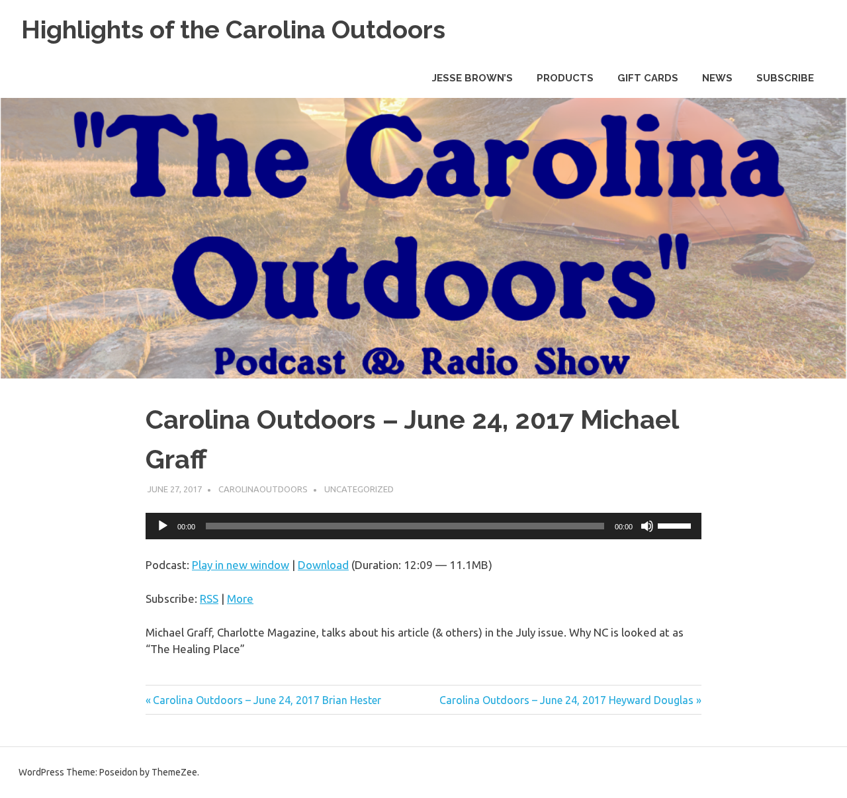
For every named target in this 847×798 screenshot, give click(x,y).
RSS (209, 598)
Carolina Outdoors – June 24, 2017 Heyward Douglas (566, 700)
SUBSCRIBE (785, 78)
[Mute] (647, 526)
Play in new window (240, 564)
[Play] (162, 526)
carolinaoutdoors (263, 489)
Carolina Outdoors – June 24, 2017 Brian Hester (266, 700)
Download (323, 564)
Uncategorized (359, 489)
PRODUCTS (565, 78)
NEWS (717, 78)
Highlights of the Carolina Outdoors (233, 29)
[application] (423, 526)
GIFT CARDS (647, 78)
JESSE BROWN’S (472, 78)
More (240, 598)
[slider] (676, 525)
